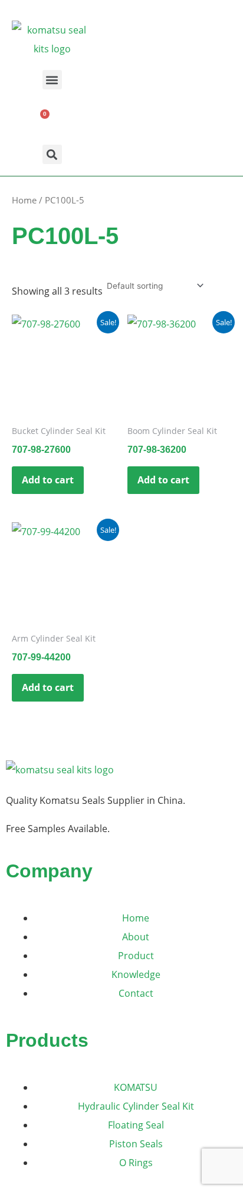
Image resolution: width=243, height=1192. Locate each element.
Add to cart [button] (48, 479)
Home (24, 200)
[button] (52, 79)
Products (47, 1040)
